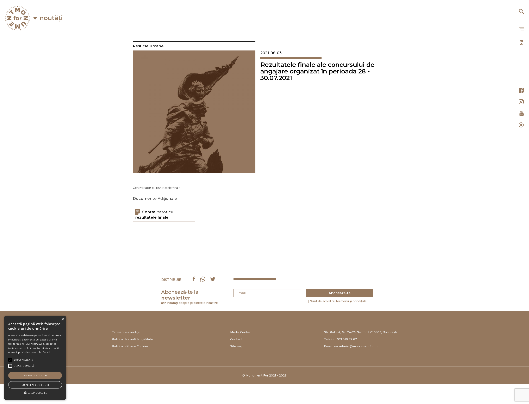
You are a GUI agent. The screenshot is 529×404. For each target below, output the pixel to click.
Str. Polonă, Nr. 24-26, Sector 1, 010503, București (360, 332)
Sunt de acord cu (338, 301)
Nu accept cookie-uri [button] (35, 384)
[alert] (35, 358)
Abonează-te (339, 293)
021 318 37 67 (347, 339)
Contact (236, 339)
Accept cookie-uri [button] (35, 375)
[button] (23, 360)
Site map (236, 346)
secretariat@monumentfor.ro (356, 346)
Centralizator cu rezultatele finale (154, 215)
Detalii (46, 352)
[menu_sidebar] (521, 29)
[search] (521, 10)
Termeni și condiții (125, 332)
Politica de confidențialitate (132, 339)
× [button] (62, 319)
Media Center (240, 332)
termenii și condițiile (351, 301)
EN (521, 42)
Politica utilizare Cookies (130, 346)
